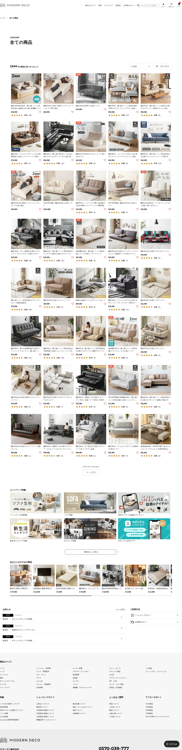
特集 (100, 5)
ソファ (2, 672)
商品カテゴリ (90, 5)
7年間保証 (149, 717)
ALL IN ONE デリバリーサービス (149, 721)
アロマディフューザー (81, 675)
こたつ (75, 688)
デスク (38, 682)
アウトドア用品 (114, 675)
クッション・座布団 (43, 672)
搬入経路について (79, 708)
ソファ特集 (3, 717)
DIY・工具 (113, 685)
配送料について (42, 711)
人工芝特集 (3, 721)
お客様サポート (129, 5)
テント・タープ (114, 672)
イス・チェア (5, 691)
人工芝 (111, 679)
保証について (77, 714)
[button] (169, 576)
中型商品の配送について (43, 717)
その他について (112, 721)
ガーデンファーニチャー (118, 682)
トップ (2, 18)
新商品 (118, 5)
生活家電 (39, 691)
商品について (112, 708)
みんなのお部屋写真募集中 (3, 724)
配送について (112, 714)
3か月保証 (149, 708)
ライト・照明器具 (42, 675)
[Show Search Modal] (138, 5)
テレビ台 (39, 685)
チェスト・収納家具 (43, 688)
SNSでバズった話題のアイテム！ (3, 714)
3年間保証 (149, 714)
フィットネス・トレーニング (156, 675)
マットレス (4, 679)
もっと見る (91, 472)
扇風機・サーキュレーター (82, 691)
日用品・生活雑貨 (115, 691)
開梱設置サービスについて (43, 724)
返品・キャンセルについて (80, 711)
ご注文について (112, 711)
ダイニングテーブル (7, 685)
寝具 (1, 682)
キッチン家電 (77, 672)
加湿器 (75, 682)
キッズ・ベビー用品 (116, 688)
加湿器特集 (3, 711)
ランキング (108, 5)
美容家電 (76, 679)
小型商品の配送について (43, 721)
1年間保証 (149, 711)
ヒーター (76, 685)
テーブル (3, 688)
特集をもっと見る (91, 552)
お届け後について (112, 717)
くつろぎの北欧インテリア (3, 708)
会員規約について (79, 717)
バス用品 (149, 672)
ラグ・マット (41, 679)
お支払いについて (42, 708)
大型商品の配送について (43, 714)
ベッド (2, 675)
